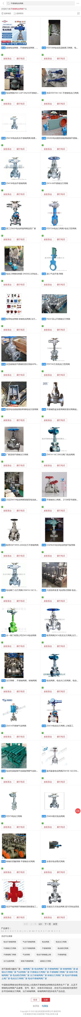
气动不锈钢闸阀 (29, 942)
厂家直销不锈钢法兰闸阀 (17, 454)
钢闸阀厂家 (28, 968)
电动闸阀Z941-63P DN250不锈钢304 (22, 93)
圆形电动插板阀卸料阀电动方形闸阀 (22, 409)
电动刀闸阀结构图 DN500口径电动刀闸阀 (24, 273)
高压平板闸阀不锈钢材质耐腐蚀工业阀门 (24, 906)
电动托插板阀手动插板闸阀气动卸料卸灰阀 (25, 771)
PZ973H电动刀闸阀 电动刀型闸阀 (61, 228)
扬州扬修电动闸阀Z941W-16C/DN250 (63, 771)
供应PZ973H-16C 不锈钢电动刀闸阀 (63, 93)
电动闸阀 (45, 942)
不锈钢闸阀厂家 (54, 968)
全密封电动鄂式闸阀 (56, 861)
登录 (35, 999)
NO (33, 931)
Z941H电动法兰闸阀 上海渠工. (60, 725)
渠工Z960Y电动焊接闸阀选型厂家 (21, 228)
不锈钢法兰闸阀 (9, 948)
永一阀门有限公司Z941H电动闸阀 (21, 635)
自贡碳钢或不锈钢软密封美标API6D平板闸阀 (26, 364)
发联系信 (7, 58)
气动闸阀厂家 (23, 971)
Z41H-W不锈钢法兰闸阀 (57, 183)
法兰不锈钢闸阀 (29, 948)
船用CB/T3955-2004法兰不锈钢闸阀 (22, 545)
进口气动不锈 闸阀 (55, 273)
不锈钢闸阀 (46, 948)
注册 (46, 999)
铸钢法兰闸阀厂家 (55, 975)
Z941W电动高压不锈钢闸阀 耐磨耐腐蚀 (23, 138)
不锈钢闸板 (62, 954)
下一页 (48, 924)
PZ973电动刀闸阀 (14, 816)
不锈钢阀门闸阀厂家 (59, 971)
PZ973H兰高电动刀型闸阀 (58, 364)
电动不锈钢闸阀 (9, 942)
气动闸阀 (26, 954)
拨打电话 (21, 58)
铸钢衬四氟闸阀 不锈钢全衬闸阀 (20, 861)
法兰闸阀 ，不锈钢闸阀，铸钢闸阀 (21, 680)
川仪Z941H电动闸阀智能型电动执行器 (23, 499)
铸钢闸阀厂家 (69, 968)
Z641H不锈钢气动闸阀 (16, 725)
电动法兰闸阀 (61, 942)
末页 (55, 924)
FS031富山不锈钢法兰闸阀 (58, 319)
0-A (2, 931)
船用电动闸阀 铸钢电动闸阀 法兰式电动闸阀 (25, 319)
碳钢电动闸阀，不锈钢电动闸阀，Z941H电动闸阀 (28, 47)
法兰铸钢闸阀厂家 (38, 975)
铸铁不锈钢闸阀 (27, 961)
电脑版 (45, 1005)
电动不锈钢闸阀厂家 (37, 978)
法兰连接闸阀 (8, 961)
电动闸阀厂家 (40, 968)
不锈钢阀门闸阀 (9, 954)
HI (20, 931)
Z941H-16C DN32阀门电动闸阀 (61, 454)
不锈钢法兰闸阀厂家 (39, 971)
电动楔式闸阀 (63, 948)
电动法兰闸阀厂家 (19, 978)
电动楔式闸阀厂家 (21, 975)
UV (49, 931)
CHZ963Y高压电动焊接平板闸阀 (61, 545)
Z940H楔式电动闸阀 (56, 816)
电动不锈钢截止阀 (44, 954)
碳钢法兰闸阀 (45, 961)
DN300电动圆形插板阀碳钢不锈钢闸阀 (64, 138)
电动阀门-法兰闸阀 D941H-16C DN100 (23, 590)
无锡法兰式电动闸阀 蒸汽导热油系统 (63, 906)
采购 (78, 811)
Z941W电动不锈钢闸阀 (16, 183)
